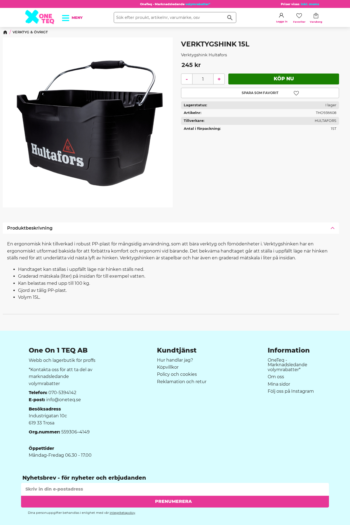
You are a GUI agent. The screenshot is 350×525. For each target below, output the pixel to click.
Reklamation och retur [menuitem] (181, 381)
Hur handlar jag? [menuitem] (175, 360)
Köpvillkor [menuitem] (168, 367)
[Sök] (230, 17)
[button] (68, 16)
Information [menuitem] (289, 350)
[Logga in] (281, 15)
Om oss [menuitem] (276, 376)
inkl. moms (310, 4)
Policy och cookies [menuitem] (177, 374)
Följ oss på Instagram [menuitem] (291, 391)
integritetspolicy (122, 513)
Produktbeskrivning (29, 228)
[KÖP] (283, 79)
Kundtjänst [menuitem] (177, 350)
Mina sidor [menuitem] (279, 384)
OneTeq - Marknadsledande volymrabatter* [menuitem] (287, 365)
